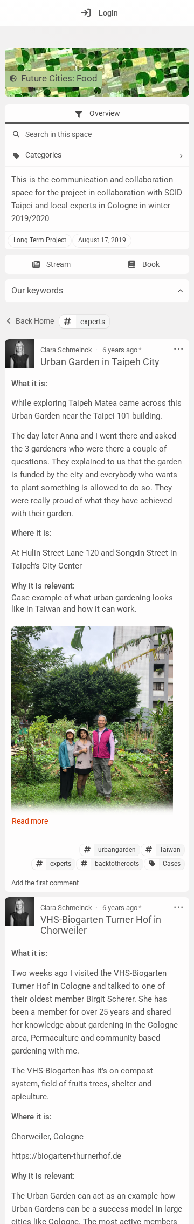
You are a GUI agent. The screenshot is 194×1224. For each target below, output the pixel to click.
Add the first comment (45, 883)
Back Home (34, 321)
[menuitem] (97, 13)
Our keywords (37, 290)
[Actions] (179, 349)
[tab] (97, 114)
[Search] (15, 134)
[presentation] (97, 114)
